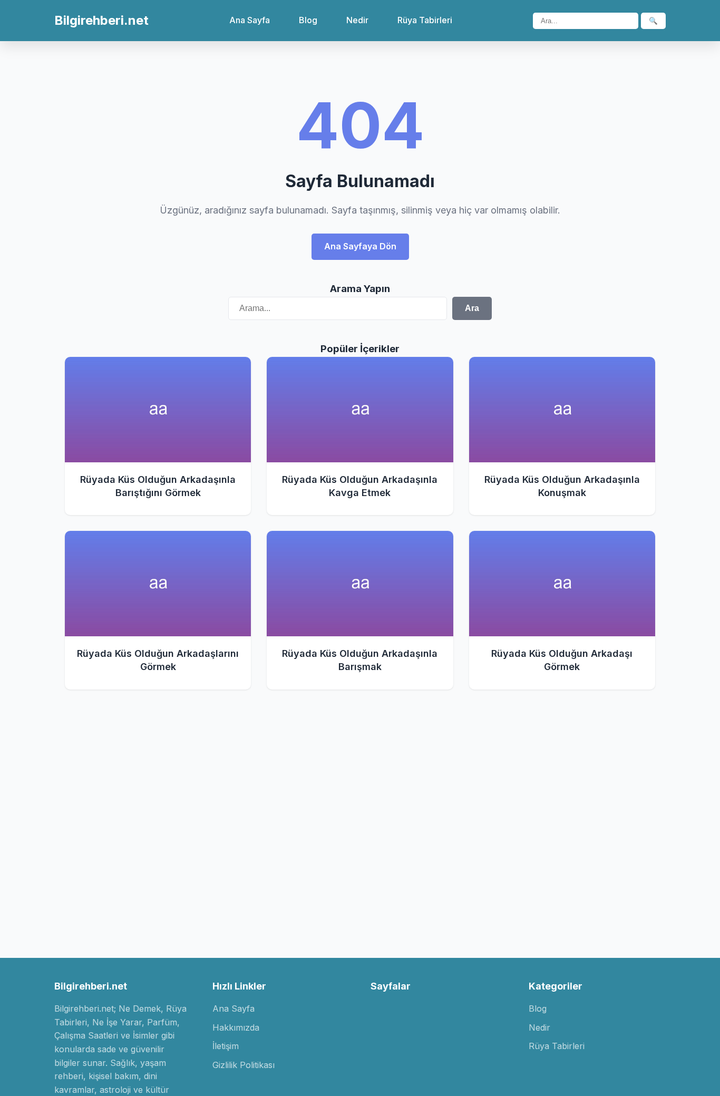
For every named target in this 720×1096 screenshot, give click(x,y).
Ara (472, 308)
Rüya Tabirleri (424, 20)
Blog (308, 20)
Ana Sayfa (249, 20)
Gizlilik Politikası (243, 1065)
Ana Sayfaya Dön (360, 246)
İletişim (225, 1046)
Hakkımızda (235, 1027)
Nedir (357, 20)
